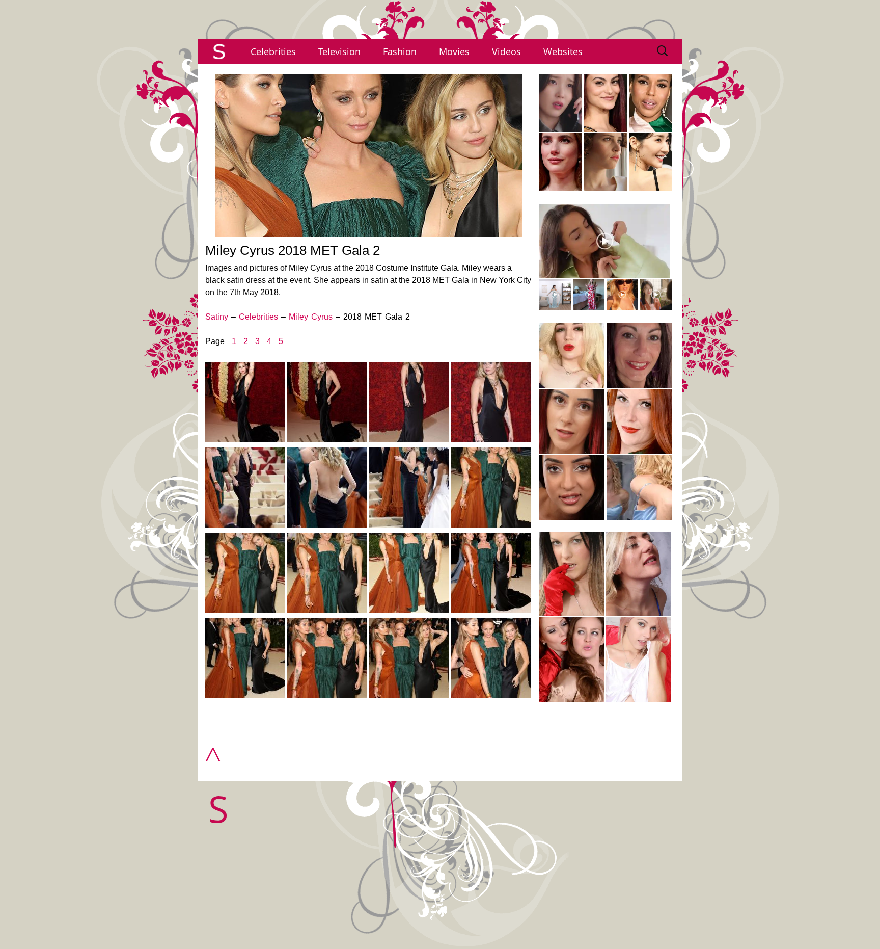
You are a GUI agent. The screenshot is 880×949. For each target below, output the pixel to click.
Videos (506, 51)
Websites (563, 51)
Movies (454, 51)
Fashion (400, 51)
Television (339, 51)
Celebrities (273, 51)
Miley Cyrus (311, 316)
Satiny (216, 316)
